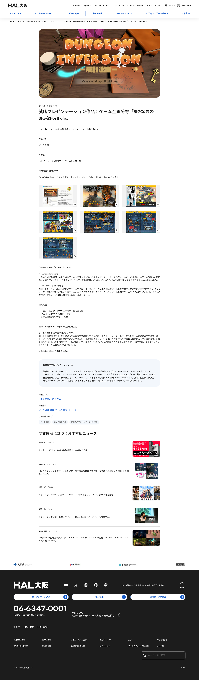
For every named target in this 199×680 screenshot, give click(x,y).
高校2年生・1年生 (101, 5)
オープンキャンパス (41, 597)
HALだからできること (45, 13)
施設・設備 (97, 13)
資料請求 (99, 597)
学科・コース (15, 13)
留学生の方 (46, 640)
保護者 (157, 5)
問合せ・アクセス (158, 597)
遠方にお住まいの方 (135, 5)
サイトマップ (105, 646)
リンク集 (160, 646)
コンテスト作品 (60, 422)
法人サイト (104, 640)
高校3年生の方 (19, 640)
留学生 (149, 5)
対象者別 (186, 13)
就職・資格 (74, 13)
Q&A (130, 640)
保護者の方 (46, 646)
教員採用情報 (162, 640)
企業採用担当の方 (78, 646)
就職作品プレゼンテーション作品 (84, 422)
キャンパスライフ (124, 13)
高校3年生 (87, 5)
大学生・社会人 (118, 5)
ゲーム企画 (44, 422)
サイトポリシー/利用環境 (138, 646)
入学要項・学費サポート (157, 13)
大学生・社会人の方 (79, 640)
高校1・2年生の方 (21, 646)
